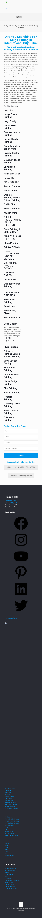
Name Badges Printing (11, 382)
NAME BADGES (12, 173)
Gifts (6, 876)
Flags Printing (11, 243)
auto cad (7, 872)
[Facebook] (21, 531)
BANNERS (9, 204)
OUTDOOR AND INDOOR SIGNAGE (12, 256)
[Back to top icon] (21, 904)
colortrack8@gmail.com (12, 503)
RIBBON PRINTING (9, 339)
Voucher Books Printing (12, 161)
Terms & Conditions (11, 618)
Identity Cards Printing (11, 375)
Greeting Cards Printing (12, 405)
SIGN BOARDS (11, 182)
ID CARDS (9, 178)
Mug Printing (10, 213)
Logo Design (10, 121)
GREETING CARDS (9, 274)
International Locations (12, 880)
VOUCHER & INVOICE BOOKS (10, 266)
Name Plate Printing (10, 126)
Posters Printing (8, 398)
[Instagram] (21, 547)
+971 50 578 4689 (10, 501)
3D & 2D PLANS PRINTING (12, 237)
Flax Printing (10, 388)
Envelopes (9, 306)
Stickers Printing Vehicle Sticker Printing (12, 197)
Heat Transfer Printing (11, 412)
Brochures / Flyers (10, 312)
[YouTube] (21, 563)
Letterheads (10, 279)
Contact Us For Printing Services (21, 476)
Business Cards (12, 317)
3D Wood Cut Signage (12, 823)
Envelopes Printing (9, 168)
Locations (8, 878)
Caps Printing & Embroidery (12, 230)
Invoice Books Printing (11, 154)
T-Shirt (7, 843)
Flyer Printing (11, 347)
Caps (6, 847)
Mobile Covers (9, 855)
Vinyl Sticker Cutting (10, 362)
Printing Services (10, 886)
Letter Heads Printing (11, 140)
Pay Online (19, 17)
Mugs (6, 845)
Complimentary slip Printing (12, 147)
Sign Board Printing (9, 369)
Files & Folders (12, 208)
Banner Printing (12, 392)
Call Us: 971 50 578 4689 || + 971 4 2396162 (21, 467)
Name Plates (11, 190)
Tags (6, 851)
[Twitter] (21, 613)
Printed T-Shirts (12, 247)
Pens (6, 849)
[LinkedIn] (21, 596)
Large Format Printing (11, 115)
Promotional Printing (11, 888)
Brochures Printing (9, 300)
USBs (6, 853)
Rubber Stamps (12, 186)
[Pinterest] (21, 580)
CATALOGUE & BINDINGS (11, 294)
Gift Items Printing (9, 418)
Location (8, 110)
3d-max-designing (10, 868)
